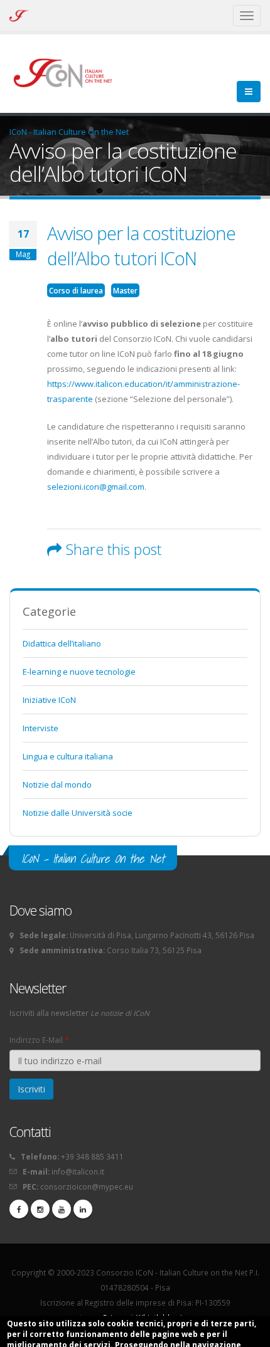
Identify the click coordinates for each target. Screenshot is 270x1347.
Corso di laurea (76, 290)
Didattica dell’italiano (62, 643)
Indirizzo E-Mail (38, 1040)
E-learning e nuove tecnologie (79, 671)
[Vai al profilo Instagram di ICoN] (40, 1209)
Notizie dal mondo (57, 784)
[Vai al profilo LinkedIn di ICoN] (82, 1209)
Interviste (40, 728)
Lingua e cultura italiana (68, 756)
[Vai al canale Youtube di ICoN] (61, 1209)
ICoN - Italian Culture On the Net (69, 131)
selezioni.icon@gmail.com (95, 486)
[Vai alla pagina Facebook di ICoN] (18, 1209)
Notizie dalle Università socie (77, 812)
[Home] (68, 72)
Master (125, 290)
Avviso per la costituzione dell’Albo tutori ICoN (141, 245)
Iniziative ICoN (49, 699)
